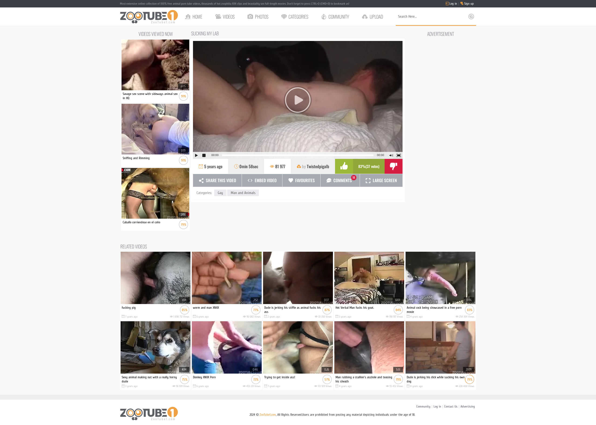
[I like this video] (344, 166)
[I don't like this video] (394, 166)
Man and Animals (243, 193)
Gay (220, 193)
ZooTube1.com (268, 415)
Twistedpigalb (318, 166)
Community (423, 406)
